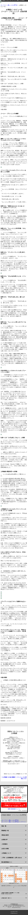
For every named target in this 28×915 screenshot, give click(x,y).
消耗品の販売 (5, 835)
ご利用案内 (4, 844)
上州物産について (6, 853)
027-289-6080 (12, 797)
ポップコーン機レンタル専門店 (9, 5)
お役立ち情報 (5, 848)
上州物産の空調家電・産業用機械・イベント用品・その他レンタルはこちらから (10, 893)
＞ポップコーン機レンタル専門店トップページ (13, 822)
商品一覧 (3, 826)
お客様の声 (4, 839)
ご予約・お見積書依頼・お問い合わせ (11, 857)
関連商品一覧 (5, 830)
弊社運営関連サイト (6, 862)
